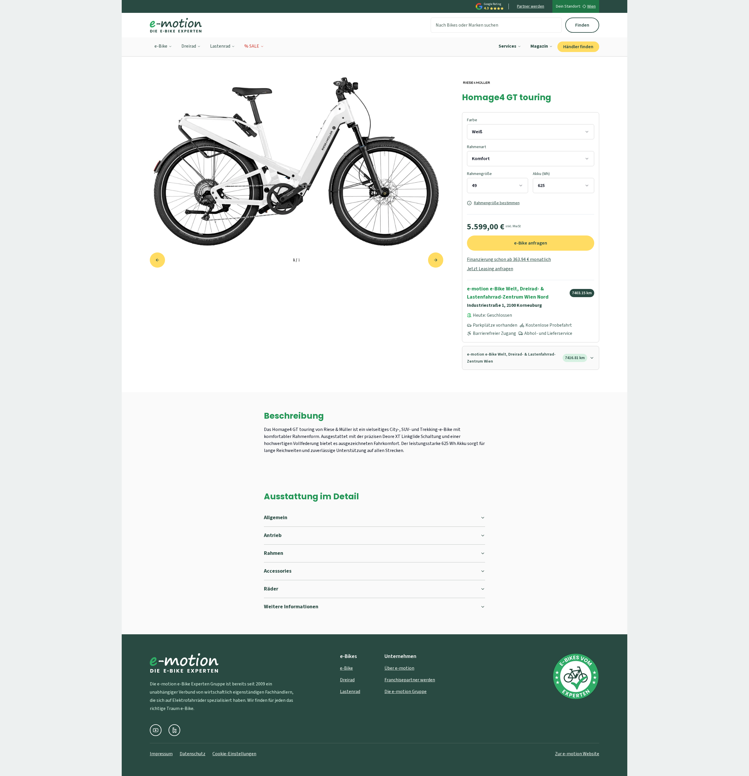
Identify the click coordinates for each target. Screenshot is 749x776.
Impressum (161, 754)
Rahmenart (476, 147)
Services (507, 46)
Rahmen (273, 553)
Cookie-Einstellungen (234, 754)
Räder (271, 589)
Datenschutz (192, 754)
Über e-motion (399, 668)
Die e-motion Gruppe (405, 691)
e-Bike (160, 46)
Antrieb (272, 535)
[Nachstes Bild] (435, 260)
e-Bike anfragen (530, 243)
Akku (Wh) (541, 174)
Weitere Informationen (291, 606)
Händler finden (578, 47)
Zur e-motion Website (577, 754)
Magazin (539, 46)
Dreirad (188, 46)
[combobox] (530, 131)
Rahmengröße (479, 174)
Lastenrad (220, 46)
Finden (582, 25)
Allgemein (275, 517)
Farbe (472, 120)
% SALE (251, 46)
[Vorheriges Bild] (157, 260)
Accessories (277, 571)
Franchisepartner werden (409, 680)
